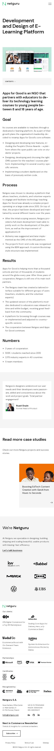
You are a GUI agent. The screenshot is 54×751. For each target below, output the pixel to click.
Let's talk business (12, 550)
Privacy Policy (10, 743)
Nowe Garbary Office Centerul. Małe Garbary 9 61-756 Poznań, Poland (13, 707)
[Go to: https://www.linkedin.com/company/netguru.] (38, 715)
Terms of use (29, 743)
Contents (9, 81)
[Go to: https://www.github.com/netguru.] (34, 715)
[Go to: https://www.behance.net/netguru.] (29, 715)
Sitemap (46, 743)
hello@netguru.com (11, 715)
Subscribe (10, 733)
